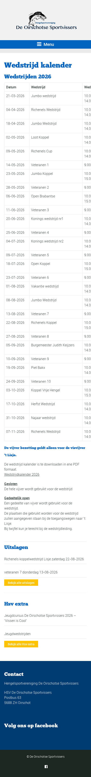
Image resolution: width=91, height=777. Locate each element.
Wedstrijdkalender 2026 (21, 474)
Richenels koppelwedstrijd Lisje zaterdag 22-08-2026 (44, 559)
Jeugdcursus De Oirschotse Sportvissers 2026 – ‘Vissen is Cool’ (40, 618)
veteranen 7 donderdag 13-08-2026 (31, 572)
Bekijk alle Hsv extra (21, 644)
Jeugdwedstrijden (17, 633)
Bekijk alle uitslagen (21, 583)
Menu (48, 44)
